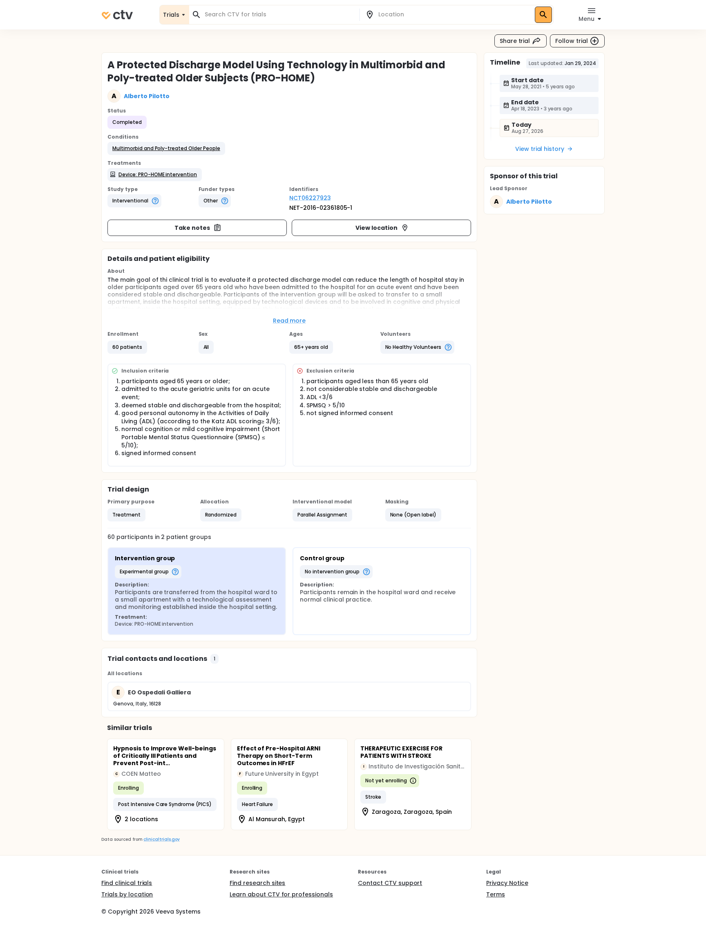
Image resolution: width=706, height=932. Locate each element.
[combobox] (279, 14)
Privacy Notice (507, 883)
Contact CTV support (390, 883)
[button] (166, 148)
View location (376, 228)
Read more (289, 320)
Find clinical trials (126, 883)
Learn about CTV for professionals (281, 894)
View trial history (539, 149)
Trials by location (127, 894)
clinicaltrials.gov (161, 839)
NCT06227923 (310, 198)
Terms (495, 894)
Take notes (192, 228)
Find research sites (257, 883)
